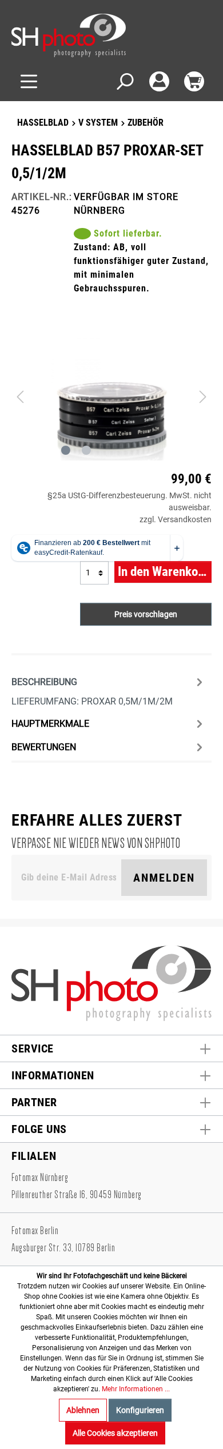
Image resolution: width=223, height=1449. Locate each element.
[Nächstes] (203, 396)
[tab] (108, 690)
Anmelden (164, 877)
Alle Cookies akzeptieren (115, 1433)
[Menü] (28, 81)
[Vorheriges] (20, 396)
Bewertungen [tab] (43, 747)
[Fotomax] (82, 35)
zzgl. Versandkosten (176, 519)
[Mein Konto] (159, 81)
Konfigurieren (140, 1410)
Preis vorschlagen (145, 614)
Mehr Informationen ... (136, 1389)
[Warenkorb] (194, 81)
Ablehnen (82, 1410)
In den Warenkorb (163, 571)
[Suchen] (124, 81)
